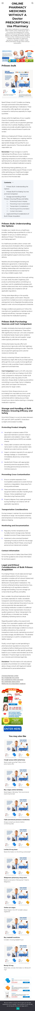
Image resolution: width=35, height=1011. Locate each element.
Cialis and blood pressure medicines (17, 819)
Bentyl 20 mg (8, 965)
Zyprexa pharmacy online (10, 675)
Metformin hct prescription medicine (13, 683)
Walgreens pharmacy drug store (15, 877)
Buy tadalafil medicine (12, 937)
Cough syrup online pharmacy (14, 760)
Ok (18, 1008)
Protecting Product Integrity (18, 201)
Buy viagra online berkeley (13, 789)
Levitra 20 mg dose (11, 849)
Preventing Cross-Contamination (20, 204)
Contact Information (16, 211)
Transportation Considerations (19, 206)
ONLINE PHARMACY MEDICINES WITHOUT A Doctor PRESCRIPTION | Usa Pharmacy (18, 15)
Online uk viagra (9, 907)
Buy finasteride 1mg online (10, 677)
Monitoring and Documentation (19, 209)
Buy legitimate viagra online (11, 681)
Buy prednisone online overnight (12, 679)
